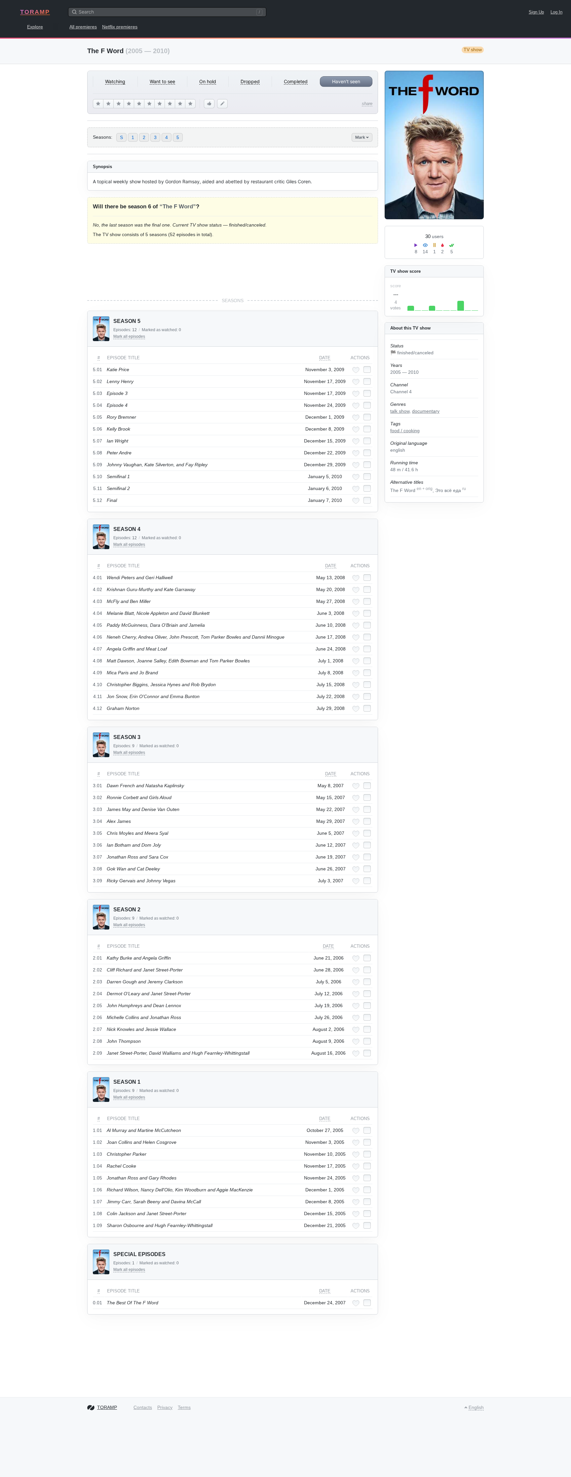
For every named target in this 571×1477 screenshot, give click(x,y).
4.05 (97, 625)
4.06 (97, 637)
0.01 (97, 1302)
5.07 (97, 440)
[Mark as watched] (367, 369)
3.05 (97, 833)
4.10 (97, 684)
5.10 (97, 476)
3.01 (97, 785)
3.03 (97, 809)
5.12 (97, 500)
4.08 (97, 660)
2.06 (97, 1017)
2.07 (97, 1029)
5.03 (97, 393)
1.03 (97, 1154)
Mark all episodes (129, 336)
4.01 (97, 577)
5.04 (97, 405)
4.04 (97, 613)
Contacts (142, 1407)
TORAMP (35, 12)
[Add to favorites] (356, 370)
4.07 (97, 648)
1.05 (97, 1177)
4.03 (97, 601)
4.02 (97, 589)
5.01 (97, 369)
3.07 (97, 857)
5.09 (97, 464)
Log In (556, 12)
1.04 (97, 1166)
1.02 (97, 1142)
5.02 (97, 381)
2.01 (97, 958)
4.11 (97, 696)
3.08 (97, 868)
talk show (399, 411)
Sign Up (536, 12)
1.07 (97, 1201)
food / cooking (405, 430)
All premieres (83, 26)
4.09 (97, 672)
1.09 (97, 1225)
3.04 (97, 821)
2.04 (97, 993)
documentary (425, 411)
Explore (35, 26)
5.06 (97, 429)
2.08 (97, 1041)
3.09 (97, 880)
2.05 (97, 1005)
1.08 (97, 1213)
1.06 (97, 1189)
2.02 (97, 969)
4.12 (97, 708)
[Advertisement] (232, 270)
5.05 (97, 417)
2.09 (97, 1053)
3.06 (97, 845)
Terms (184, 1407)
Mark (360, 137)
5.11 (97, 488)
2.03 (97, 981)
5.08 (97, 452)
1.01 (97, 1130)
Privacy (164, 1407)
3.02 (97, 797)
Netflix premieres (119, 26)
